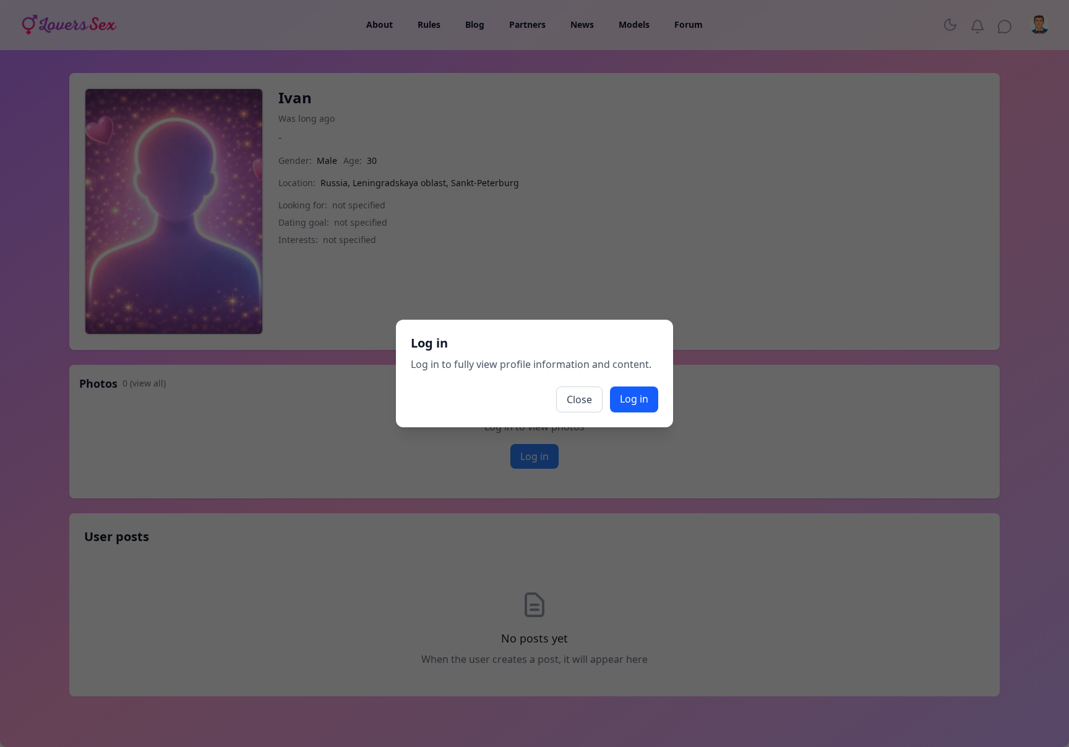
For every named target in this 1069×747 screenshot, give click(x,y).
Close (579, 399)
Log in (634, 399)
